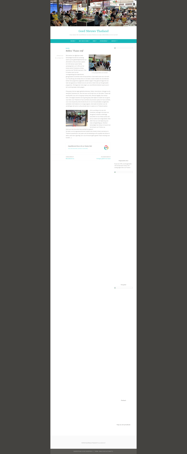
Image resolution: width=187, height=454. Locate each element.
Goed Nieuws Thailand (94, 31)
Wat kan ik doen (84, 41)
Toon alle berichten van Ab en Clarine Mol (78, 148)
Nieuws (73, 41)
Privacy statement (101, 443)
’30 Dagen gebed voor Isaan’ (103, 157)
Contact (113, 41)
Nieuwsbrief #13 (70, 157)
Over (94, 41)
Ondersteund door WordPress (83, 451)
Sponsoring (103, 41)
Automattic (109, 451)
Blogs (67, 48)
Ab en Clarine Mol (59, 58)
